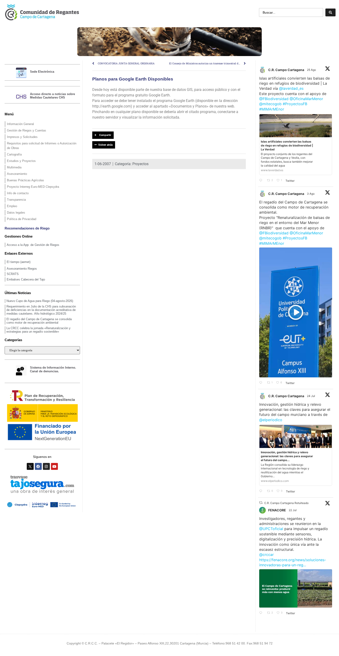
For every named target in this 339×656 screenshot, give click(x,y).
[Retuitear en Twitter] (260, 502)
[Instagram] (46, 466)
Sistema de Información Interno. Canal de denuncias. (53, 369)
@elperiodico (270, 419)
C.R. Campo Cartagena (286, 70)
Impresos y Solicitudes (22, 137)
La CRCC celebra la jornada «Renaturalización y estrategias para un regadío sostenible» (38, 330)
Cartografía (14, 154)
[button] (103, 135)
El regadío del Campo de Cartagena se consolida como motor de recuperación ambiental (39, 321)
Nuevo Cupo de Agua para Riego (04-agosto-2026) (39, 301)
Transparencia (16, 199)
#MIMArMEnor (271, 109)
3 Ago (311, 193)
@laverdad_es (291, 88)
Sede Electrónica (42, 71)
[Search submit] (330, 12)
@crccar (266, 554)
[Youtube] (54, 466)
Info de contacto (18, 193)
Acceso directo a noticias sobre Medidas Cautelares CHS (52, 95)
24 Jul (311, 396)
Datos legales (16, 212)
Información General (20, 124)
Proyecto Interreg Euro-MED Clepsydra (33, 186)
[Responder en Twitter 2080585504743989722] (262, 491)
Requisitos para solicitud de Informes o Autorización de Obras (41, 146)
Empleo (12, 206)
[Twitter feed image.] (295, 588)
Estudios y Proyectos (21, 161)
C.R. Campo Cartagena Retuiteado (286, 503)
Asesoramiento (17, 174)
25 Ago (312, 70)
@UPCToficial (271, 528)
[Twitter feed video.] (295, 312)
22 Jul (293, 510)
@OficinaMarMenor (306, 98)
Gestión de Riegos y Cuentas (26, 130)
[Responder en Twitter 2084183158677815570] (262, 382)
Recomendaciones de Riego (27, 228)
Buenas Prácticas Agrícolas (25, 180)
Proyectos (140, 164)
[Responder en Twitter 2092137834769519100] (262, 180)
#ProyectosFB (295, 103)
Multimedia (14, 167)
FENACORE (277, 510)
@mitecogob (270, 103)
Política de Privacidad (21, 219)
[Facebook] (38, 466)
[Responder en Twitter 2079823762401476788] (262, 613)
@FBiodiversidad (273, 98)
